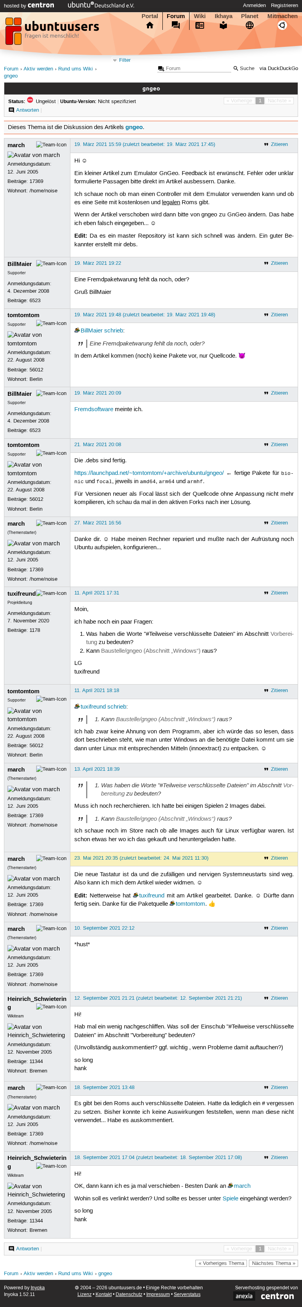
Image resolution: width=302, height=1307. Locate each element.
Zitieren (279, 144)
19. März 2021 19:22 (97, 263)
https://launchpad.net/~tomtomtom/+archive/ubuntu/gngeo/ (149, 473)
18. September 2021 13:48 (104, 1087)
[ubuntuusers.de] (53, 33)
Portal (150, 16)
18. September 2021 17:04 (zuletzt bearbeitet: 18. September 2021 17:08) (158, 1157)
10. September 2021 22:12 (104, 928)
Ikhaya (223, 16)
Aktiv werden (38, 69)
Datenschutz (129, 1295)
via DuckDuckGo (279, 69)
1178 (34, 630)
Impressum (158, 1295)
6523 (35, 300)
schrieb (113, 330)
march (16, 145)
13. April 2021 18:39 (97, 769)
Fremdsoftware (93, 409)
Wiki (200, 16)
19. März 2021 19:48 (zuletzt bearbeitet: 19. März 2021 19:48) (144, 315)
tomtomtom (23, 315)
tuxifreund (21, 594)
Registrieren (284, 5)
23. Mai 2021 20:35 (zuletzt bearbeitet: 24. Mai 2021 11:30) (141, 858)
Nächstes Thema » (273, 1263)
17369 (36, 181)
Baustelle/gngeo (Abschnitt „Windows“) (151, 651)
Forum (176, 16)
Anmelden (254, 5)
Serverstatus (187, 1295)
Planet (249, 16)
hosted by (16, 6)
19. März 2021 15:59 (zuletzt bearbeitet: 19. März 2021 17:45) (144, 144)
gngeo (11, 76)
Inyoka (38, 1288)
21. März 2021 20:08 (97, 444)
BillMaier (19, 264)
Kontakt (104, 1295)
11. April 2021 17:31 (96, 593)
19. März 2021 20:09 (97, 393)
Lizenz (84, 1295)
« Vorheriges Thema (221, 1263)
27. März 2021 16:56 (97, 523)
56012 (36, 370)
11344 (36, 1061)
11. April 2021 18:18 (96, 690)
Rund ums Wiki (75, 69)
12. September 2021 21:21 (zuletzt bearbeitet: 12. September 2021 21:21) (158, 998)
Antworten (27, 110)
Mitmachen (282, 16)
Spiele (230, 1198)
